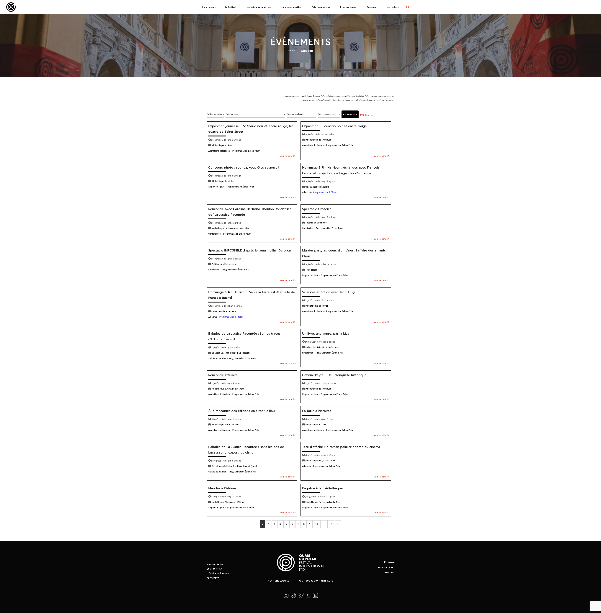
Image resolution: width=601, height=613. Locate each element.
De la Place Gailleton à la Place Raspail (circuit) (235, 466)
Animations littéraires (219, 150)
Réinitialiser (367, 115)
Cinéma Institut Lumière (317, 186)
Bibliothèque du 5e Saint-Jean (320, 460)
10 (316, 524)
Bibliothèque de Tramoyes (318, 139)
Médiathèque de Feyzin (316, 305)
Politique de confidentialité (316, 581)
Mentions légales (278, 581)
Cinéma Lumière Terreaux (223, 311)
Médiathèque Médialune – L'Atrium (228, 502)
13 (338, 524)
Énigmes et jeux (216, 186)
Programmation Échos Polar (246, 150)
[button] (286, 595)
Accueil (291, 50)
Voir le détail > (288, 156)
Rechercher (350, 114)
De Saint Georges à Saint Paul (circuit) (230, 352)
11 (323, 524)
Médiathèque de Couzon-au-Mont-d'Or (230, 228)
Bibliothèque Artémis (221, 145)
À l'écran (306, 192)
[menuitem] (408, 7)
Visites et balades (217, 358)
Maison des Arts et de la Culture (321, 347)
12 (330, 524)
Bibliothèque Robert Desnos (225, 424)
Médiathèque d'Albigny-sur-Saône (227, 388)
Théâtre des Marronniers (223, 264)
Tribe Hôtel (311, 269)
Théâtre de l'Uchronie (316, 222)
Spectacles (307, 228)
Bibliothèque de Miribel (222, 181)
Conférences (214, 233)
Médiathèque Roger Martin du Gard (322, 502)
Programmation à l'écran (325, 192)
